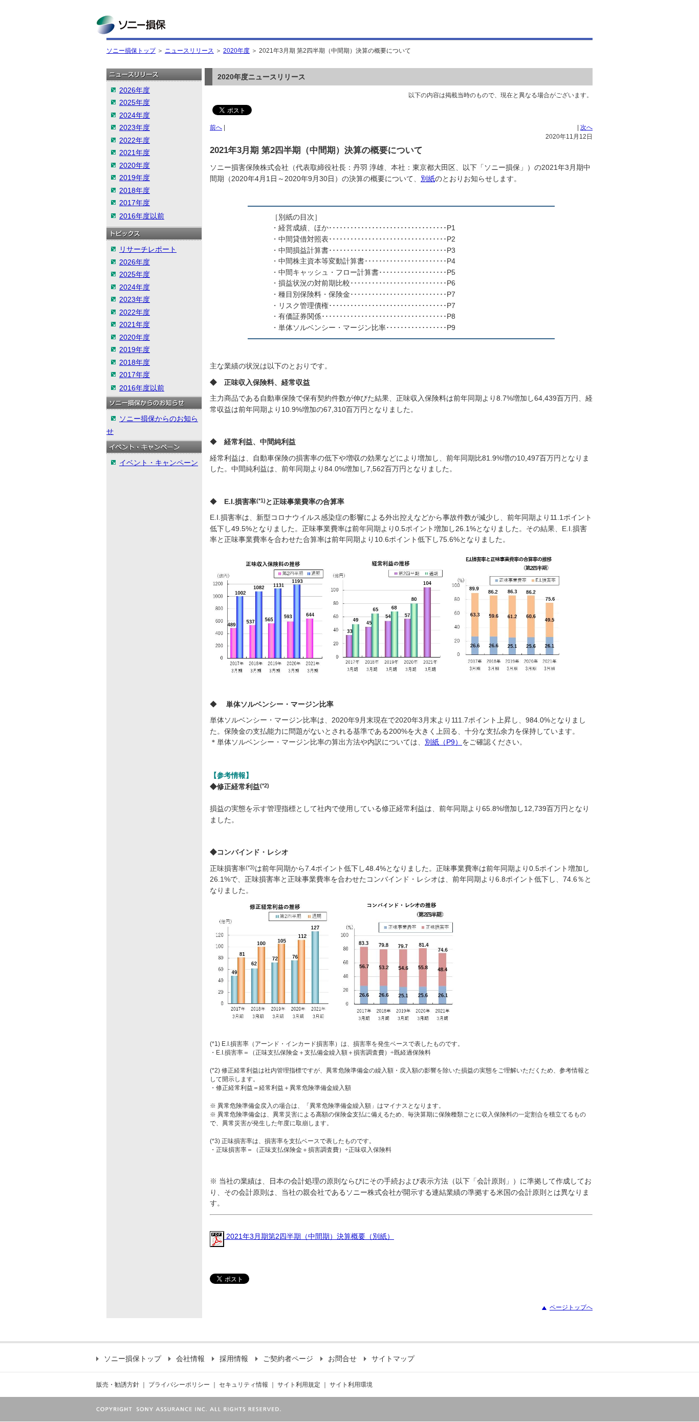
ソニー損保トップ (131, 50)
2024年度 (134, 115)
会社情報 (190, 1358)
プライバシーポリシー (179, 1384)
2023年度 (134, 127)
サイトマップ (393, 1358)
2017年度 (134, 203)
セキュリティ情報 (243, 1384)
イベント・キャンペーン (158, 462)
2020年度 (236, 50)
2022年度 (134, 140)
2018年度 (134, 190)
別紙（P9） (443, 742)
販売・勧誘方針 (117, 1384)
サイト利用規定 (298, 1384)
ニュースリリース (189, 50)
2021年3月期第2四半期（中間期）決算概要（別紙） (309, 1236)
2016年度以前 (141, 216)
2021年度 (134, 152)
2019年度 (134, 177)
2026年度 (134, 90)
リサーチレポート (148, 249)
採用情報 (234, 1358)
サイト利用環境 (351, 1384)
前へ (216, 127)
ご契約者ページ (288, 1358)
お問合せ (342, 1358)
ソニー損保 (131, 24)
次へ (586, 127)
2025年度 (134, 102)
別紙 (428, 178)
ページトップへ (571, 1307)
